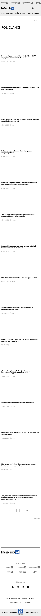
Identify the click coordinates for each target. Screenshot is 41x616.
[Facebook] (13, 587)
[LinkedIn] (23, 587)
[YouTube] (28, 587)
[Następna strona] (32, 510)
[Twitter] (18, 587)
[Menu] (38, 8)
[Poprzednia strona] (9, 510)
